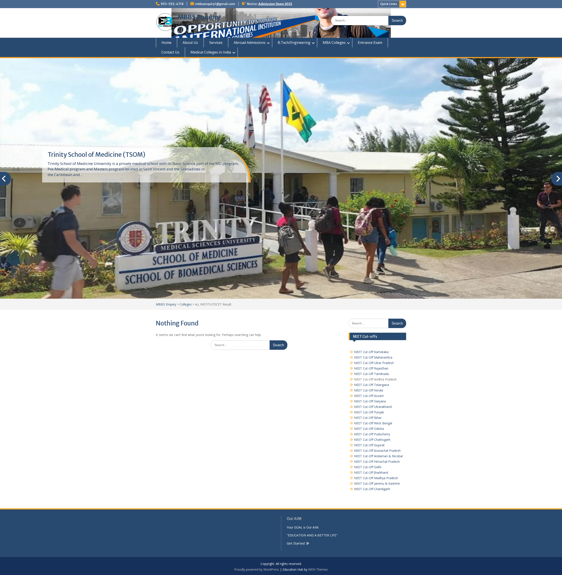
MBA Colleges (334, 42)
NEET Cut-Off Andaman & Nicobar (378, 456)
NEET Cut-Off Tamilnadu (371, 374)
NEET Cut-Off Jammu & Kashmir (377, 483)
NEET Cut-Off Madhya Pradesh (376, 478)
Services (216, 42)
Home (166, 42)
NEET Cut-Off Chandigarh (372, 489)
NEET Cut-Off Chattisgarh (372, 440)
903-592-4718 (172, 4)
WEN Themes (318, 569)
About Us (190, 42)
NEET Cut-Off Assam (369, 396)
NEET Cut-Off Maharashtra (373, 357)
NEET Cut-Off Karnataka (371, 352)
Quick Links (388, 4)
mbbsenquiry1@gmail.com (215, 4)
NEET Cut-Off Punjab (369, 412)
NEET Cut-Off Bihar (368, 418)
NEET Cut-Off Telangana (371, 385)
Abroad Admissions (249, 42)
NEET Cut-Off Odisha (369, 429)
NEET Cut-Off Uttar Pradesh (374, 363)
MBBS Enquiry (199, 17)
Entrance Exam (370, 42)
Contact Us (170, 52)
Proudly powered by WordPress (256, 569)
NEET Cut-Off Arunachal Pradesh (377, 450)
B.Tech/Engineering (294, 42)
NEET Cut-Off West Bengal (373, 423)
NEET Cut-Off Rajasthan (371, 368)
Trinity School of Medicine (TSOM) (96, 155)
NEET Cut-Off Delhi (367, 467)
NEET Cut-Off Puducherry (372, 434)
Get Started (296, 543)
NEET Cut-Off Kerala (368, 390)
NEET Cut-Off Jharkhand (371, 472)
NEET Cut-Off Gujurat (369, 445)
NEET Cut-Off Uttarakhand (373, 407)
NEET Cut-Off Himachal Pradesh (377, 461)
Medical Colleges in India (211, 52)
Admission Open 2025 (275, 4)
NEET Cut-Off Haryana (370, 401)
